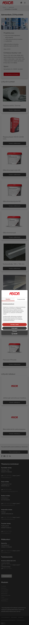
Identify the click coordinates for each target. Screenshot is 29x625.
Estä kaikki (14, 328)
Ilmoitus (8, 299)
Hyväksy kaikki (14, 324)
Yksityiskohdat (21, 299)
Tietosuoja (14, 331)
